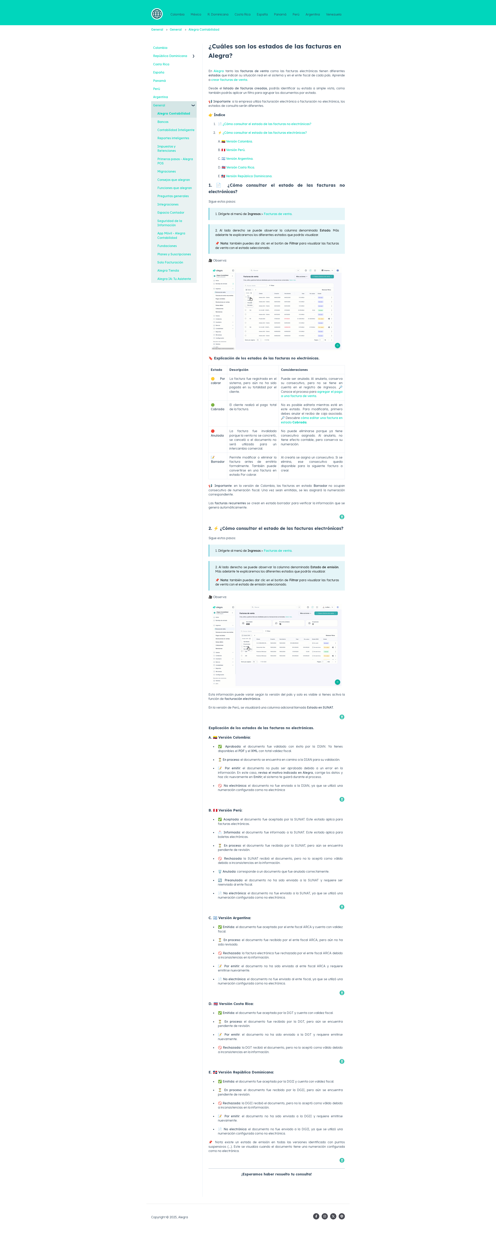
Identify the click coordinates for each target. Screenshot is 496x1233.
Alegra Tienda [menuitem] (168, 270)
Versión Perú (235, 150)
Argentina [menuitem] (160, 97)
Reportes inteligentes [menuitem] (173, 138)
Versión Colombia (239, 141)
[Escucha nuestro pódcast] (342, 1216)
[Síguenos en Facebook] (316, 1216)
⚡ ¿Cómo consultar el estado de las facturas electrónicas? (262, 133)
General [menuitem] (159, 105)
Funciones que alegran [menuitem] (174, 188)
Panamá (280, 14)
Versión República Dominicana (249, 176)
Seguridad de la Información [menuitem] (169, 223)
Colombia (177, 14)
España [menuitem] (158, 72)
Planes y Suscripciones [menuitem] (174, 254)
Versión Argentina (239, 159)
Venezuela (333, 14)
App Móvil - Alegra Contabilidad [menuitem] (171, 235)
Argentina (313, 14)
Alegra (219, 71)
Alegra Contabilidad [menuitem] (173, 113)
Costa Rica (243, 14)
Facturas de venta (278, 214)
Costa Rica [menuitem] (161, 64)
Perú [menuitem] (156, 89)
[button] (193, 56)
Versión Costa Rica (240, 167)
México (196, 14)
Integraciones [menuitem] (167, 204)
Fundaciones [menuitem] (167, 246)
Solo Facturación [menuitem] (170, 262)
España (262, 14)
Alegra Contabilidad (204, 29)
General (157, 29)
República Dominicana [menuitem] (170, 56)
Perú (296, 14)
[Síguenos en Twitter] (333, 1216)
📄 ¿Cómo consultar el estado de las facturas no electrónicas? (264, 124)
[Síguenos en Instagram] (325, 1216)
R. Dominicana (218, 14)
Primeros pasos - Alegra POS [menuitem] (175, 161)
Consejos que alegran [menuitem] (173, 180)
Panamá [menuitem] (159, 81)
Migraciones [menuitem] (166, 171)
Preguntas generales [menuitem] (173, 196)
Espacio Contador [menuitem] (170, 212)
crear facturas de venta (229, 80)
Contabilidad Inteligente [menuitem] (176, 130)
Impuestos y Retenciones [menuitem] (166, 148)
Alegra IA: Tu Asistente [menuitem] (174, 279)
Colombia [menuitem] (160, 48)
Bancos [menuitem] (162, 122)
